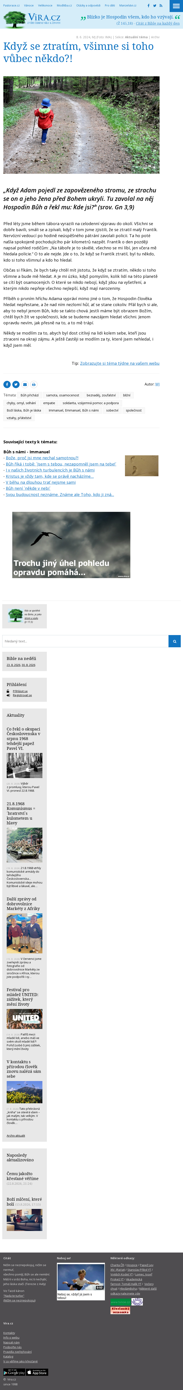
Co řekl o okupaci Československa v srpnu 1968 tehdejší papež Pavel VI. (23, 738)
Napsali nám (11, 1342)
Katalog (8, 1356)
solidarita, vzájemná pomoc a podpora (91, 403)
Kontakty (9, 1333)
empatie (49, 403)
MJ (94, 37)
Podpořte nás (12, 1347)
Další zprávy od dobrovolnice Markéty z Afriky (23, 903)
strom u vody (31, 618)
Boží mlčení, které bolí (24, 1201)
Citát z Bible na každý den (158, 23)
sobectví (112, 410)
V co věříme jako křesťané (20, 1361)
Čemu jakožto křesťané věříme (23, 1176)
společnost (134, 410)
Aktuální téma (136, 37)
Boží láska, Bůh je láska (24, 410)
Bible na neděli (21, 658)
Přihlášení (17, 684)
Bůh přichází (30, 395)
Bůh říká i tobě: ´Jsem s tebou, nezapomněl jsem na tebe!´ (61, 464)
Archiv (155, 37)
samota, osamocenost (62, 395)
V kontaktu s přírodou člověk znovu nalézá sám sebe (24, 1069)
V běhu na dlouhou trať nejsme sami (41, 482)
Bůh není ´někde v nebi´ (28, 488)
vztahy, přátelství (19, 418)
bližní (126, 395)
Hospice (132, 1265)
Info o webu (11, 1338)
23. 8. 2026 (13, 665)
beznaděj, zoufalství (101, 395)
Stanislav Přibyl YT (139, 1270)
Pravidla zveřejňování (17, 1352)
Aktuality (15, 715)
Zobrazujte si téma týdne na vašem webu (120, 363)
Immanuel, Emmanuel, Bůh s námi (74, 410)
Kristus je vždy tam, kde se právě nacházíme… (50, 476)
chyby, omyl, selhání (21, 403)
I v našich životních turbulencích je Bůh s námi (50, 470)
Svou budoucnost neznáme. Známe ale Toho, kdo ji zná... (60, 494)
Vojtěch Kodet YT (121, 1274)
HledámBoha (128, 1289)
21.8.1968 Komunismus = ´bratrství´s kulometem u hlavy (21, 813)
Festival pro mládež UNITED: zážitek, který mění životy (22, 997)
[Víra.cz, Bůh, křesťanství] (32, 20)
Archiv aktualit (16, 1136)
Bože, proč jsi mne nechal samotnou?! (42, 457)
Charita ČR (117, 1265)
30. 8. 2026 (28, 665)
